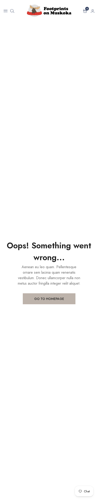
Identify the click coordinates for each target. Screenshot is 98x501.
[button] (5, 10)
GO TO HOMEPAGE (49, 298)
